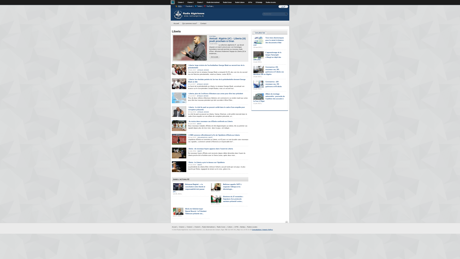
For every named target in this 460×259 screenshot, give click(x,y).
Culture (229, 227)
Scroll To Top (286, 222)
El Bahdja (259, 2)
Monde (206, 70)
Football (212, 36)
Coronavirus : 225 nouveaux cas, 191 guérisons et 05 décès (273, 84)
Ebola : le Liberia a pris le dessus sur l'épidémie (207, 162)
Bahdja (242, 227)
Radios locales (271, 2)
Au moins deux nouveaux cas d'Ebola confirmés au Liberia (211, 121)
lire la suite (214, 57)
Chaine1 (181, 227)
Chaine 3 (200, 2)
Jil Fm (250, 2)
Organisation (202, 137)
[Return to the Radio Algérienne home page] (189, 11)
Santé (199, 123)
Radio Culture (239, 2)
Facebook (189, 6)
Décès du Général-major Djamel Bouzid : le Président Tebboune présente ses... (195, 211)
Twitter (199, 6)
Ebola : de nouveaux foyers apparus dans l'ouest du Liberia (211, 149)
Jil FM (236, 227)
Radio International (213, 2)
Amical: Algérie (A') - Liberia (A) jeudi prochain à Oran (227, 39)
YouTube (210, 6)
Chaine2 (189, 227)
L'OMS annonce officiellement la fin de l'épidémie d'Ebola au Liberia (214, 135)
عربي (283, 6)
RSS (179, 6)
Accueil (173, 2)
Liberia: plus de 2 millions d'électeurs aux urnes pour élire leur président (216, 93)
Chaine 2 (190, 2)
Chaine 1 (181, 2)
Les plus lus (260, 33)
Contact (203, 23)
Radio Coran (227, 2)
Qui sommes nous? (189, 23)
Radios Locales (252, 227)
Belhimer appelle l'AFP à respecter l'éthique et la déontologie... (232, 186)
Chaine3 (197, 227)
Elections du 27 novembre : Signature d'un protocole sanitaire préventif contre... (233, 199)
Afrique (200, 70)
